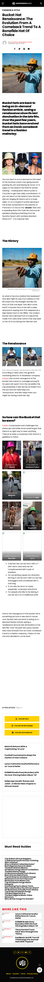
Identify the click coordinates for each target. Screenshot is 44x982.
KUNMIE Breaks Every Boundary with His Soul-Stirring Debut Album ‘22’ (22, 773)
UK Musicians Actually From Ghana (21, 889)
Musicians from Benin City (17, 880)
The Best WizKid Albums (16, 867)
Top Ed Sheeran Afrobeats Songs (20, 877)
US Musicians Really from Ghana (20, 873)
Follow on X (24, 719)
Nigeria (19, 708)
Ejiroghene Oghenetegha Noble (21, 42)
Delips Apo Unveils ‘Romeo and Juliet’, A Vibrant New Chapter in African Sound (20, 784)
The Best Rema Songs (15, 871)
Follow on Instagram (24, 726)
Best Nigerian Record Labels (18, 866)
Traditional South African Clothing (21, 860)
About (8, 974)
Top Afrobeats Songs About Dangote (18, 883)
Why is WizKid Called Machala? (20, 864)
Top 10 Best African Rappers (18, 858)
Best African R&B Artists (16, 875)
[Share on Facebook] (15, 49)
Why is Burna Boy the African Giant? (22, 888)
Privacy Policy (32, 974)
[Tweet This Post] (19, 49)
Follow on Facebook (23, 733)
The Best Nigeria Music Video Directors (18, 896)
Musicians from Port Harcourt (19, 878)
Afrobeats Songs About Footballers (21, 869)
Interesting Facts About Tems (19, 886)
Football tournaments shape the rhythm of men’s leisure (20, 756)
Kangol (5, 378)
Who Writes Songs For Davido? (19, 899)
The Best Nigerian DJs (15, 893)
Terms (23, 974)
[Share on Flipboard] (24, 49)
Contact (16, 974)
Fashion (5, 425)
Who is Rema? (11, 862)
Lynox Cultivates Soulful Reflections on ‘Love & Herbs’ (22, 765)
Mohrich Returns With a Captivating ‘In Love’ (16, 747)
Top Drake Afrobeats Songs (18, 891)
